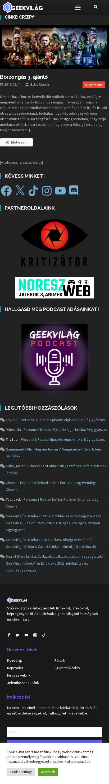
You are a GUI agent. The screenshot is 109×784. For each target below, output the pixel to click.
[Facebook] (6, 190)
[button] (78, 7)
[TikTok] (33, 190)
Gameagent (15, 449)
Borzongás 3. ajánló (24, 77)
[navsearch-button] (95, 7)
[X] (19, 190)
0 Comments (93, 85)
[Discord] (73, 190)
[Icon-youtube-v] (26, 635)
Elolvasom (19, 142)
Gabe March (39, 84)
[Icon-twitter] (17, 635)
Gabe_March (16, 466)
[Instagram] (46, 190)
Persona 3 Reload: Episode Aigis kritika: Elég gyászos (63, 419)
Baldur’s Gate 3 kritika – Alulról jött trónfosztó (60, 546)
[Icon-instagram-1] (35, 635)
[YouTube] (60, 190)
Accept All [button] (48, 772)
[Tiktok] (44, 635)
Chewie (11, 482)
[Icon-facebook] (9, 635)
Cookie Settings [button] (21, 772)
